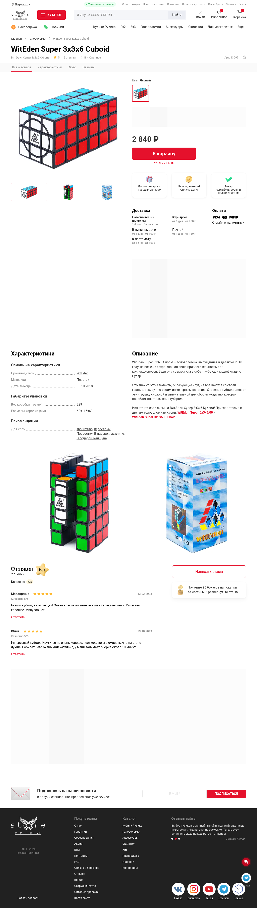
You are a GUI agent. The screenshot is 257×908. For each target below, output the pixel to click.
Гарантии (80, 831)
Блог (77, 849)
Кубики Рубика (104, 27)
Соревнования (84, 837)
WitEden (82, 373)
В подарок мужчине (109, 434)
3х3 (133, 27)
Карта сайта (82, 898)
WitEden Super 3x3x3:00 (195, 412)
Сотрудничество (85, 885)
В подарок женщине (92, 438)
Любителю (85, 429)
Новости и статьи (153, 4)
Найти (177, 15)
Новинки (57, 27)
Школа (78, 879)
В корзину (164, 153)
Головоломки (151, 27)
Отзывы (231, 4)
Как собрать (215, 4)
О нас (125, 4)
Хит (124, 849)
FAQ (77, 861)
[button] (172, 839)
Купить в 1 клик (164, 162)
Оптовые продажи (86, 892)
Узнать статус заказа (101, 4)
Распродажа (27, 27)
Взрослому (102, 429)
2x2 (123, 27)
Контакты (173, 4)
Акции (136, 4)
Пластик (83, 380)
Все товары (130, 867)
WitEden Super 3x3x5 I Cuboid (153, 417)
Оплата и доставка (193, 4)
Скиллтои (195, 27)
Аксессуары (175, 27)
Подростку (85, 434)
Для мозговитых (220, 27)
